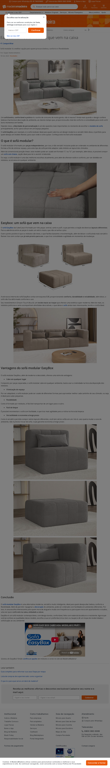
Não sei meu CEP (13, 36)
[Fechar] (44, 17)
